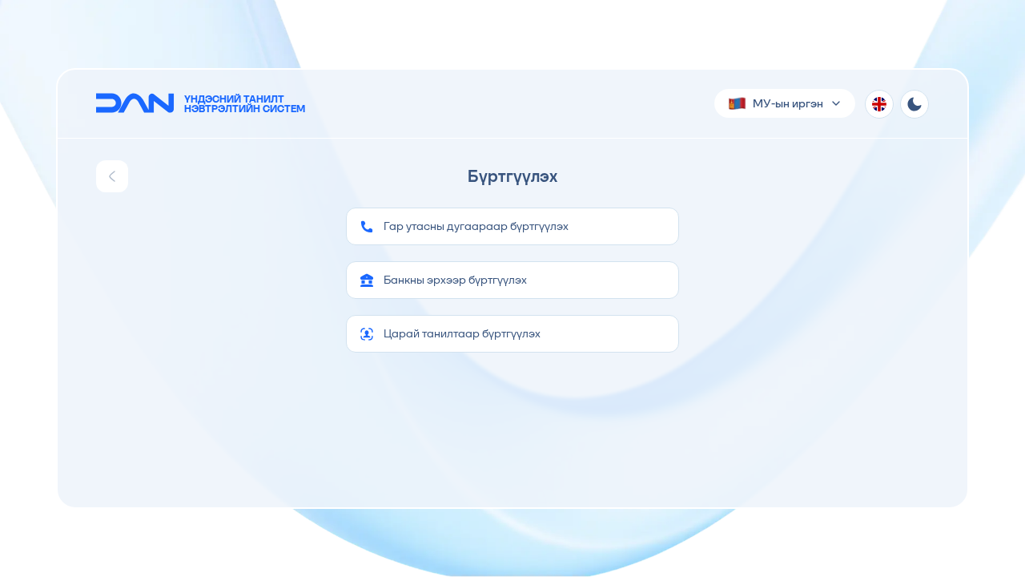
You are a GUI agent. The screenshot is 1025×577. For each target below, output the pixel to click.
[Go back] (112, 176)
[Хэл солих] (879, 104)
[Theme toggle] (914, 104)
